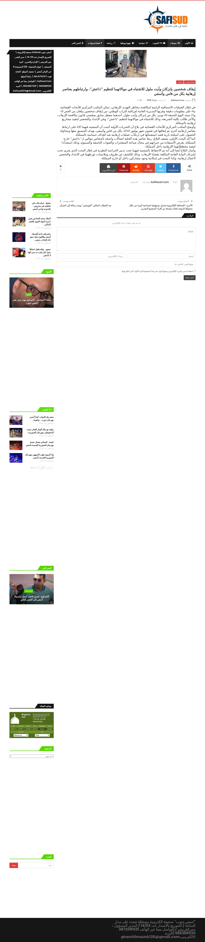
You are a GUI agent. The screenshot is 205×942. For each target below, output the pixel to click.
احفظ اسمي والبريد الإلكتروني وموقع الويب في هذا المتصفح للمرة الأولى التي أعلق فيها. (157, 271)
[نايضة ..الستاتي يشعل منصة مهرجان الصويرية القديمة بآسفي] (15, 445)
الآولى (187, 43)
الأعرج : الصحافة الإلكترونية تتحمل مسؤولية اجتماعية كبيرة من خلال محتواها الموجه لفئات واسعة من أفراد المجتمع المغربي (161, 207)
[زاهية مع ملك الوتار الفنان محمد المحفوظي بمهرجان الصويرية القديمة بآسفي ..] (15, 433)
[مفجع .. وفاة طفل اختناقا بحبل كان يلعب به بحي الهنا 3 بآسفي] (18, 252)
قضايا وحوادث (94, 43)
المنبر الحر (76, 43)
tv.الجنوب (157, 43)
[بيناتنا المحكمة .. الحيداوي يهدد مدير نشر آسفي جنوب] (31, 292)
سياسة (142, 43)
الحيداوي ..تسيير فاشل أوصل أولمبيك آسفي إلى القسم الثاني (31, 598)
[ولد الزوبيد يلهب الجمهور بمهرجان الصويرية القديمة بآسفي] (15, 458)
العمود (29, 294)
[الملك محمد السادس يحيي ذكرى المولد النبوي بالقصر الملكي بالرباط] (18, 222)
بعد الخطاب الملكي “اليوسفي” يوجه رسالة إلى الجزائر (85, 205)
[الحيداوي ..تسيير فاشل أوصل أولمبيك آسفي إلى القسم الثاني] (31, 589)
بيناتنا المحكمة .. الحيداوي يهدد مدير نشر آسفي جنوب (32, 301)
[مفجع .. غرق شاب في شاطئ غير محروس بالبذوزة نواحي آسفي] (18, 206)
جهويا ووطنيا (125, 43)
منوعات (173, 43)
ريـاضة (110, 43)
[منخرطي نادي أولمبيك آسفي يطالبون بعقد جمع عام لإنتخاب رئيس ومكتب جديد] (18, 237)
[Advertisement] (78, 19)
